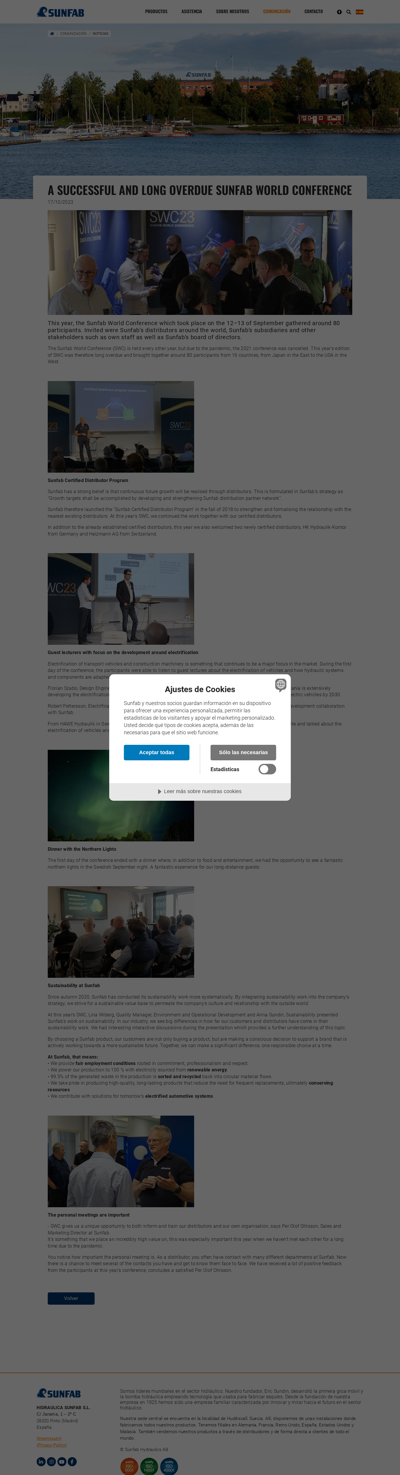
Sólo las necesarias (243, 752)
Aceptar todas (156, 752)
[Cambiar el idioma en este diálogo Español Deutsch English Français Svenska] (280, 685)
